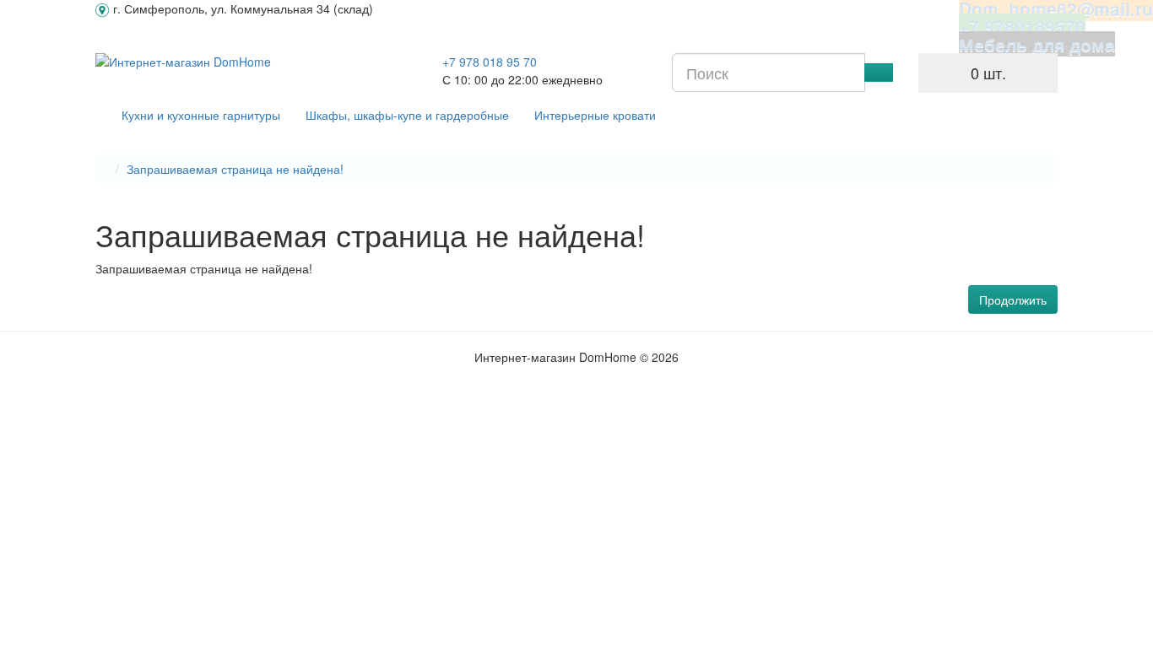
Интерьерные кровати (595, 114)
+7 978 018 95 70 (489, 61)
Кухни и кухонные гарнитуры (201, 114)
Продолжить (1013, 299)
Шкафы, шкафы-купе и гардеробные (407, 114)
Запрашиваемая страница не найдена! (235, 168)
